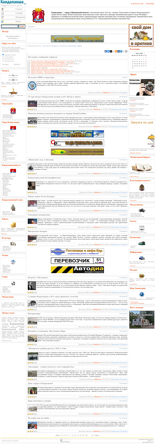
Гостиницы (6, 142)
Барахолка (34, 66)
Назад (57, 435)
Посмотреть (133, 284)
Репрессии (34, 67)
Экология (9, 337)
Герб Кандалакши (7, 114)
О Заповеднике (134, 302)
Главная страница (6, 440)
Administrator (107, 92)
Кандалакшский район (13, 329)
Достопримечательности (9, 133)
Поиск (39, 67)
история (5, 324)
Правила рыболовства (9, 214)
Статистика (15, 440)
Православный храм (8, 152)
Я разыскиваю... (61, 62)
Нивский (5, 193)
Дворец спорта (7, 286)
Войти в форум (134, 176)
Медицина (6, 149)
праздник (22, 335)
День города (17, 320)
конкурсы (22, 331)
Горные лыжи (6, 266)
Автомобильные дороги (9, 176)
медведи (16, 332)
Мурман (4, 333)
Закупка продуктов (8, 145)
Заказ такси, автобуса (9, 144)
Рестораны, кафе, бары (9, 157)
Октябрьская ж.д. (7, 177)
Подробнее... (133, 200)
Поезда (133, 247)
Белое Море (6, 181)
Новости (125, 77)
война (8, 320)
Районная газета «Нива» (137, 231)
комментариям (72, 45)
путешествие (5, 336)
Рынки (4, 156)
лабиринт (4, 332)
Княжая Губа (6, 189)
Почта (4, 153)
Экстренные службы (8, 136)
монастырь (21, 332)
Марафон (5, 289)
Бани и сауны (6, 140)
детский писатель (12, 321)
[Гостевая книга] (13, 15)
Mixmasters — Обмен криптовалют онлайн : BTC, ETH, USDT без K (54, 71)
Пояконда (5, 195)
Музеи (4, 148)
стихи (9, 336)
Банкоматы (6, 138)
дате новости (46, 45)
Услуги (5, 160)
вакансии (22, 317)
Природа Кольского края (137, 216)
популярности (55, 45)
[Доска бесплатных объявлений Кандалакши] (13, 19)
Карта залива (6, 211)
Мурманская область (12, 333)
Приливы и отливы (8, 213)
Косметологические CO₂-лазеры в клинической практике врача (53, 70)
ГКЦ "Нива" (6, 246)
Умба (17, 336)
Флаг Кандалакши (7, 116)
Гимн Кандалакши (8, 117)
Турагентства (6, 269)
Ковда (4, 187)
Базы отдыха (6, 265)
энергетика (14, 337)
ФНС (20, 336)
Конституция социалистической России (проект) (49, 65)
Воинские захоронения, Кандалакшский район (44, 62)
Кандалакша (17, 323)
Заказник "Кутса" (7, 270)
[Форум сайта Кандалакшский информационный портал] (13, 23)
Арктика (10, 317)
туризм (13, 336)
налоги (19, 333)
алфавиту (79, 45)
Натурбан (5, 288)
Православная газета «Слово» (139, 232)
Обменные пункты (8, 151)
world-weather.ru (13, 38)
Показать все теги (6, 340)
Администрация (7, 134)
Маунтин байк (7, 290)
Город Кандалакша (136, 213)
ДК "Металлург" (7, 247)
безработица (16, 317)
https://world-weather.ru (13, 36)
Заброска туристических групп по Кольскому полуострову (13, 303)
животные (21, 321)
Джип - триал (6, 292)
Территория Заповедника (137, 303)
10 (86, 435)
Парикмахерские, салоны (9, 155)
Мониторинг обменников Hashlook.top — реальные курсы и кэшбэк (54, 63)
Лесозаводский (7, 191)
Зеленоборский (7, 184)
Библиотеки (6, 141)
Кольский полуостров (12, 331)
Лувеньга (5, 192)
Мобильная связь (7, 146)
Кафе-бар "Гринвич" (135, 153)
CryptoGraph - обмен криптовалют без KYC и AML (50, 73)
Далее (97, 435)
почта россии (15, 335)
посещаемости (63, 45)
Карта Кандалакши (8, 130)
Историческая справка (9, 132)
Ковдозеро (6, 188)
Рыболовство (6, 272)
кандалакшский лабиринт (17, 327)
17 (92, 435)
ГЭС (12, 320)
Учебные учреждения (9, 159)
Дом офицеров (7, 249)
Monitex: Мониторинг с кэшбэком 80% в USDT (49, 69)
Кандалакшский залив (8, 326)
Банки (4, 137)
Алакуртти (6, 180)
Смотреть (3, 86)
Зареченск (5, 183)
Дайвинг (5, 268)
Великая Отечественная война (10, 318)
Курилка (33, 61)
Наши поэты (6, 250)
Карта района (6, 174)
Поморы (9, 335)
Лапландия (9, 332)
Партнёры (150, 4)
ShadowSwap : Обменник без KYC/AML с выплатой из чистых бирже (55, 61)
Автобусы (133, 246)
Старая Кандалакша (136, 215)
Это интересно (123, 96)
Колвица (5, 185)
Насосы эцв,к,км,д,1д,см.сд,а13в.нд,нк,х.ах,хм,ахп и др (53, 66)
